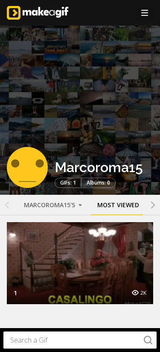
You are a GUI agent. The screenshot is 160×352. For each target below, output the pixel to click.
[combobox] (80, 340)
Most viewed (118, 205)
